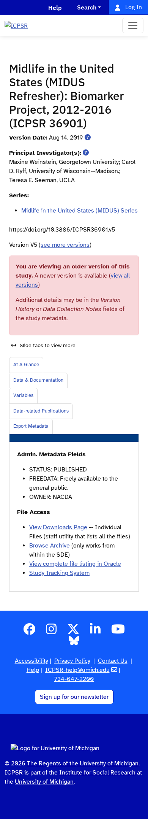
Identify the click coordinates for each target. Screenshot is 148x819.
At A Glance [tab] (26, 365)
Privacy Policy (72, 661)
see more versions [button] (65, 245)
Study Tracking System (59, 573)
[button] (88, 137)
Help (33, 670)
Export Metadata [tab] (31, 426)
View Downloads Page (58, 527)
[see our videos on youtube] (118, 631)
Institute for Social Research (97, 772)
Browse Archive (49, 545)
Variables (23, 395)
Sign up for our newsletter (74, 697)
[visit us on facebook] (29, 631)
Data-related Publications (41, 411)
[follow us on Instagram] (51, 631)
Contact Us (113, 661)
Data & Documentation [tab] (38, 380)
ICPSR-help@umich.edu (77, 670)
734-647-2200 (74, 679)
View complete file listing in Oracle (75, 564)
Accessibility (31, 661)
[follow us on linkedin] (95, 631)
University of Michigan (44, 782)
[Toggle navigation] (132, 25)
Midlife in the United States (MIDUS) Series (79, 210)
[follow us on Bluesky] (74, 643)
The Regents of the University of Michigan (83, 763)
